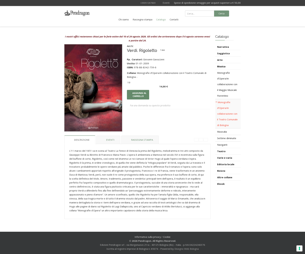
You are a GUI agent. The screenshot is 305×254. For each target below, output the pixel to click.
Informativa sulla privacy (148, 236)
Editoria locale (225, 164)
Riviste (221, 170)
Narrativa (223, 46)
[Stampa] (201, 140)
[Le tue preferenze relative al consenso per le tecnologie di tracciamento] (299, 248)
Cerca (221, 13)
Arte (220, 59)
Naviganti (222, 144)
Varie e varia (224, 157)
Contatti (174, 19)
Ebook (221, 183)
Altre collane (224, 177)
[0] (236, 13)
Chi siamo (124, 19)
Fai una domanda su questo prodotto (150, 105)
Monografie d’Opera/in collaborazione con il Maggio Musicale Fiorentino (227, 84)
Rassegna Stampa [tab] (142, 139)
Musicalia (222, 131)
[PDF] (196, 140)
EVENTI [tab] (110, 139)
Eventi (165, 2)
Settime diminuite (226, 138)
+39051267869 (148, 2)
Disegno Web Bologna (186, 248)
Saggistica (223, 53)
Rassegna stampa (142, 19)
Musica (221, 66)
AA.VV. (130, 46)
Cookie (166, 236)
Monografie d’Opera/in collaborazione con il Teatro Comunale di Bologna (227, 114)
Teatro (221, 151)
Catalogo (161, 19)
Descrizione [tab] (82, 139)
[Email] (206, 140)
